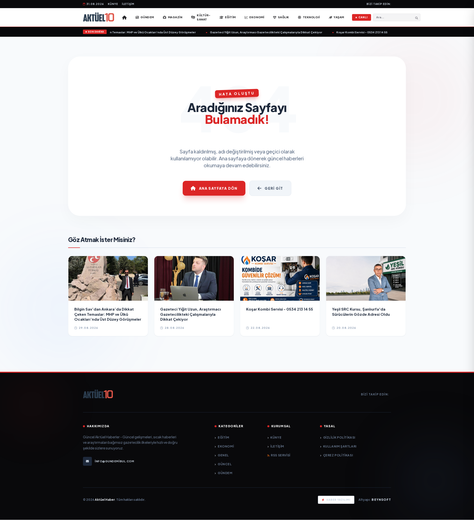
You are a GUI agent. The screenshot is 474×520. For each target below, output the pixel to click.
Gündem (225, 473)
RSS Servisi (280, 455)
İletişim (128, 3)
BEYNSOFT (381, 499)
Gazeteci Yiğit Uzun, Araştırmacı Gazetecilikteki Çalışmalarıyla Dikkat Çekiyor (260, 32)
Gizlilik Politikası (339, 437)
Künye (113, 3)
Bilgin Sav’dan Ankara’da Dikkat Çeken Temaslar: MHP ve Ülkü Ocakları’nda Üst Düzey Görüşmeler (120, 32)
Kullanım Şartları (339, 446)
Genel (223, 455)
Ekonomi (226, 446)
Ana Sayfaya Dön (218, 188)
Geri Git (274, 188)
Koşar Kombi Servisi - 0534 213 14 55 (355, 32)
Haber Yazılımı (338, 499)
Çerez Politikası (338, 455)
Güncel (225, 464)
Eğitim (223, 437)
